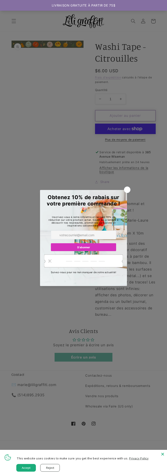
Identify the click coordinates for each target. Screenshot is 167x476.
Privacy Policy (139, 458)
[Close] (162, 454)
